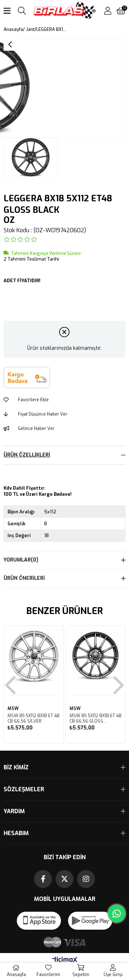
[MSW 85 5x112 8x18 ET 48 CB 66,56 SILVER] (33, 655)
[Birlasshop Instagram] (86, 879)
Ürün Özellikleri (27, 455)
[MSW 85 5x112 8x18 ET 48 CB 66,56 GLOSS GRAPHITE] (95, 655)
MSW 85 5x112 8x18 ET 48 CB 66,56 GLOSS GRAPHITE (95, 718)
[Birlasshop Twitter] (64, 879)
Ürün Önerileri (24, 578)
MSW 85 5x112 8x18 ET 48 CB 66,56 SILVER (33, 718)
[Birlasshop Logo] (64, 11)
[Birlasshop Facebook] (43, 879)
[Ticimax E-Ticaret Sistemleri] (64, 960)
